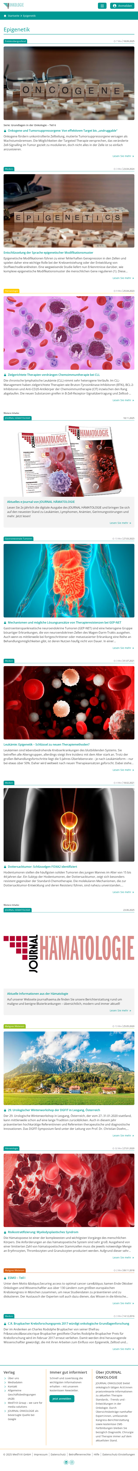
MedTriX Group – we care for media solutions (25, 1405)
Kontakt (12, 1386)
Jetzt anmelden (62, 1398)
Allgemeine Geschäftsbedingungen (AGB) (22, 1394)
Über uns (13, 1378)
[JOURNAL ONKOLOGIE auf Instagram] (72, 1462)
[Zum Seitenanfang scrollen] (131, 1464)
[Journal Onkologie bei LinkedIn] (66, 1462)
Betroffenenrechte (80, 1454)
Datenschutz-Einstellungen (118, 1454)
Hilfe (96, 1454)
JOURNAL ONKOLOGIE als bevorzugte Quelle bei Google (23, 1415)
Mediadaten (15, 1382)
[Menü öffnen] (102, 6)
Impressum (41, 1454)
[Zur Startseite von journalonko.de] (14, 5)
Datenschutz (58, 1454)
